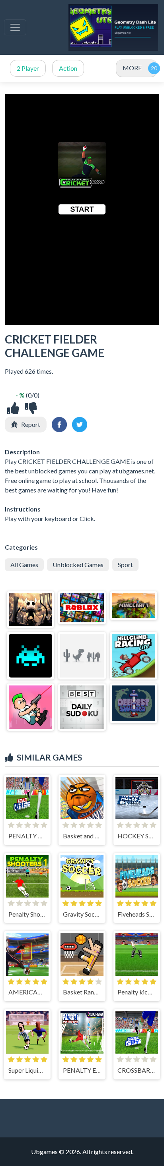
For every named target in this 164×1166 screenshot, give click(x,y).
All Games (24, 564)
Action (68, 68)
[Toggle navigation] (15, 27)
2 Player (28, 68)
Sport (125, 564)
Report (30, 424)
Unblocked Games (78, 564)
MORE (132, 67)
